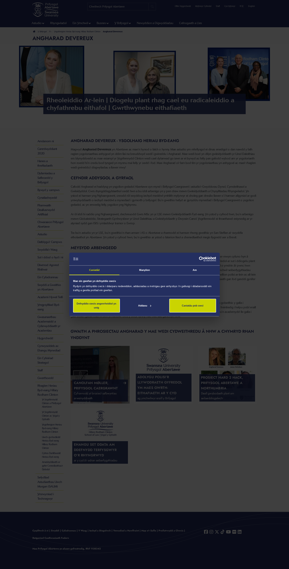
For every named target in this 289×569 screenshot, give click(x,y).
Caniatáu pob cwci (192, 305)
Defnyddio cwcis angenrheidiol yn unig (96, 305)
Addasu (142, 305)
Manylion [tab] (144, 270)
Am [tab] (195, 270)
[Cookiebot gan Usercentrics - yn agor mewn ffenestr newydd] (201, 259)
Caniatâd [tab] (94, 270)
